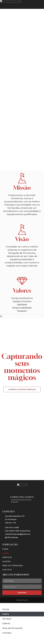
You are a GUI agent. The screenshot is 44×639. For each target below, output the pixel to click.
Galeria (6, 561)
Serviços (7, 557)
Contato (7, 570)
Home (5, 549)
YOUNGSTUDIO (22, 600)
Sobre (5, 553)
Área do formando (12, 565)
